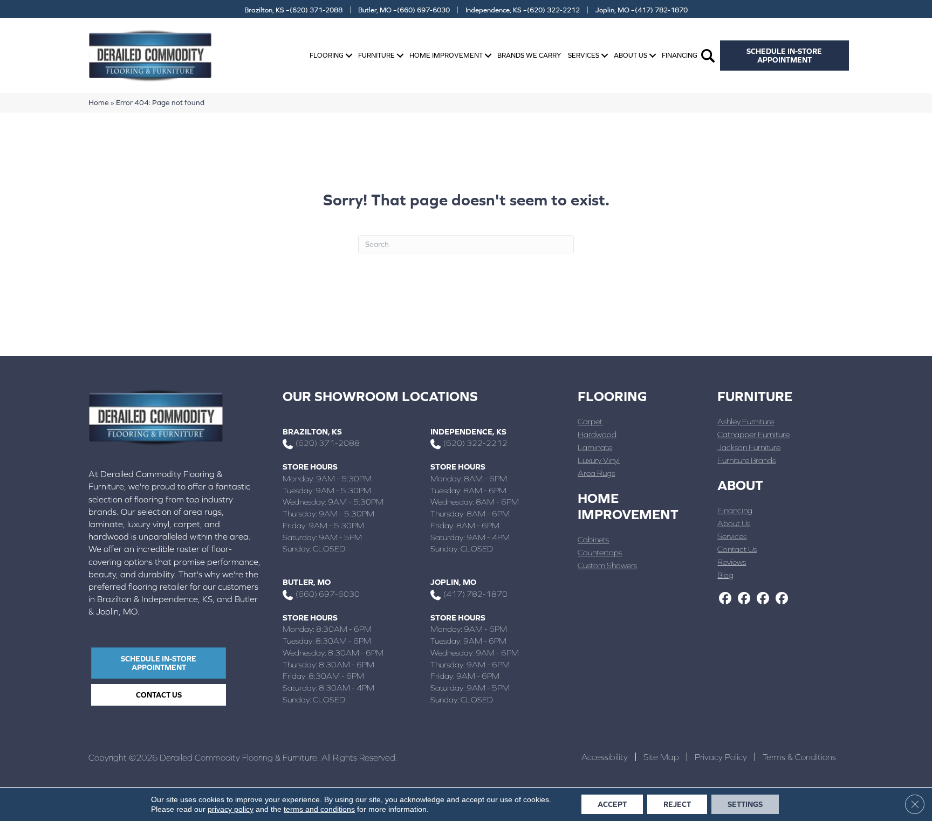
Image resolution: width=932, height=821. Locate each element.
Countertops (600, 552)
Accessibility (604, 757)
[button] (349, 56)
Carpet (590, 421)
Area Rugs (596, 473)
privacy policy (230, 809)
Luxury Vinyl (599, 460)
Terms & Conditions (799, 757)
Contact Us (737, 549)
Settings (745, 804)
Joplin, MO (453, 582)
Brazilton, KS (312, 431)
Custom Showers (607, 565)
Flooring (327, 55)
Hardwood (597, 434)
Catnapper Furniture (753, 434)
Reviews (731, 562)
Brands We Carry (529, 55)
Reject (677, 804)
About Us (630, 55)
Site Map (661, 757)
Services (583, 55)
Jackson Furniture (748, 447)
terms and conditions (319, 809)
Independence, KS (468, 431)
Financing (679, 55)
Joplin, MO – (641, 9)
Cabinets (593, 539)
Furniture (376, 55)
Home (98, 102)
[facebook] (725, 599)
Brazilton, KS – (293, 9)
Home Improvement (446, 55)
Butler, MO (307, 582)
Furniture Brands (746, 460)
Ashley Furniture (745, 421)
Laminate (595, 447)
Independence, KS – (522, 9)
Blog (725, 574)
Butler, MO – (404, 9)
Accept (612, 804)
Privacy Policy (721, 757)
